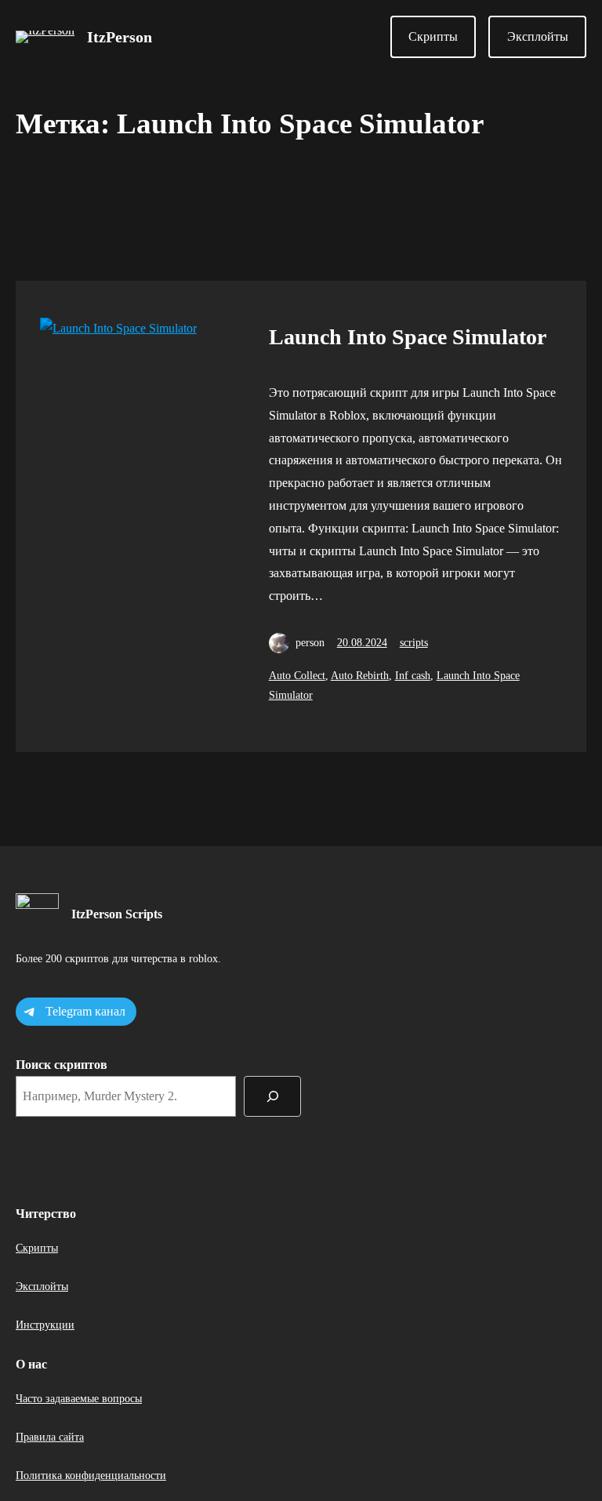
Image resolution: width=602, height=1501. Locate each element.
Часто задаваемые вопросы (79, 1399)
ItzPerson (119, 36)
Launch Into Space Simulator (407, 337)
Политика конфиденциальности (91, 1475)
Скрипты (433, 36)
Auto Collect (297, 675)
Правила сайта (50, 1437)
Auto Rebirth (360, 675)
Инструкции (45, 1325)
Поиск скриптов (61, 1064)
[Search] (272, 1096)
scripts (414, 643)
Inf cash (412, 675)
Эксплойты (537, 36)
